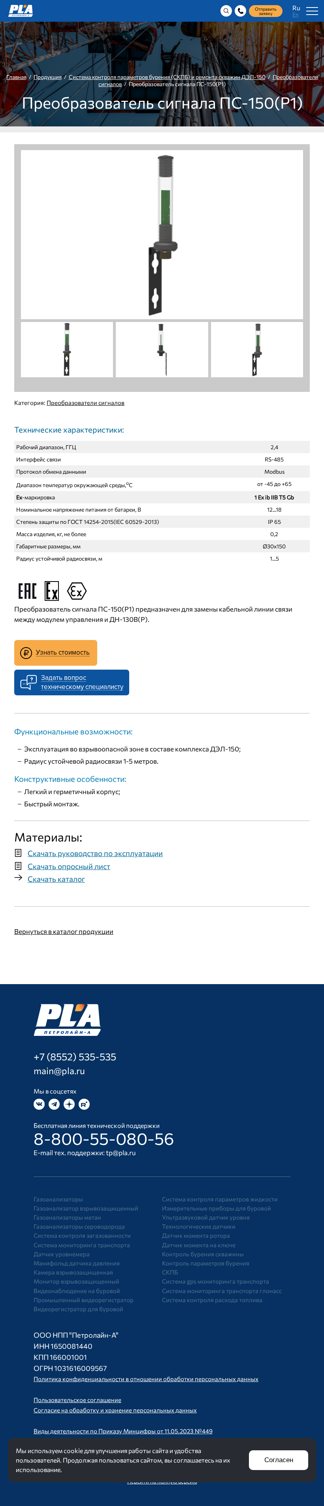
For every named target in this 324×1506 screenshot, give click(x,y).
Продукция (48, 76)
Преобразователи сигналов (85, 402)
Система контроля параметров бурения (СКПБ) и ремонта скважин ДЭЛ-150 (167, 76)
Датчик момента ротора (196, 1235)
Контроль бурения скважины (203, 1254)
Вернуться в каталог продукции (63, 931)
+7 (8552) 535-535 (75, 1056)
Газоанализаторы (58, 1199)
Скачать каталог (56, 878)
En (295, 14)
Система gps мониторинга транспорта (215, 1281)
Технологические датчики (198, 1226)
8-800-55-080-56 (104, 1138)
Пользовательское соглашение (77, 1399)
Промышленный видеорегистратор (84, 1299)
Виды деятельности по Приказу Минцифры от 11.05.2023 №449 (123, 1430)
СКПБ (170, 1272)
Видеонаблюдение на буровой (77, 1290)
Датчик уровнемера (62, 1254)
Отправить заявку (266, 11)
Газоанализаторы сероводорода (79, 1226)
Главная (16, 76)
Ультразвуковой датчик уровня (206, 1217)
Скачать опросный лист (69, 866)
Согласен (278, 1460)
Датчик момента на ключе (198, 1244)
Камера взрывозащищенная (73, 1272)
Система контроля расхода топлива (212, 1299)
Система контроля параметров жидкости (220, 1199)
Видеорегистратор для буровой (78, 1308)
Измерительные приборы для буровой (216, 1208)
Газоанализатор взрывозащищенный (86, 1208)
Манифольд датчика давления (77, 1263)
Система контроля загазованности (82, 1235)
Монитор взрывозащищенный (76, 1281)
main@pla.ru (59, 1070)
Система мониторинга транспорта (82, 1244)
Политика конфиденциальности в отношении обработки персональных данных (146, 1378)
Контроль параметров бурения (205, 1263)
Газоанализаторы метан (67, 1217)
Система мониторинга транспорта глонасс (222, 1290)
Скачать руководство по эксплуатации (95, 853)
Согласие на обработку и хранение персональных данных (115, 1410)
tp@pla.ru (121, 1152)
